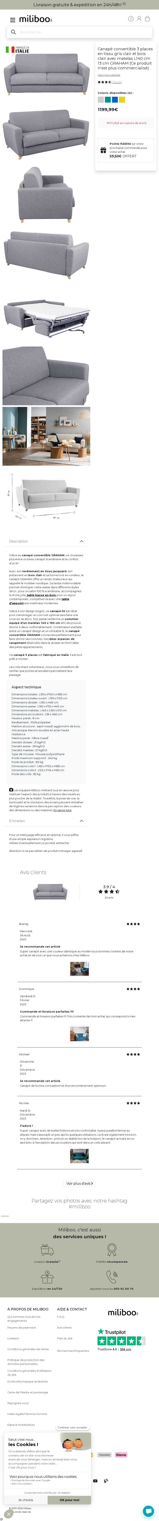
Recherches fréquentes (73, 1350)
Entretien (17, 821)
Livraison (13, 1338)
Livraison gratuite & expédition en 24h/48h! (79, 4)
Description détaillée (109, 74)
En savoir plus (62, 810)
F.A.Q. (61, 1316)
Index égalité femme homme (27, 1414)
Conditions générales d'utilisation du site (29, 1372)
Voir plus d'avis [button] (78, 1183)
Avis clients (64, 1327)
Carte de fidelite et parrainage (27, 1392)
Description (18, 541)
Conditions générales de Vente (28, 1349)
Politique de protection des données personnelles (26, 1361)
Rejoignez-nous (18, 1403)
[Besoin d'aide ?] (148, 1511)
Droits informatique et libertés (27, 1381)
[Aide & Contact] (131, 18)
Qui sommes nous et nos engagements (23, 1318)
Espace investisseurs (21, 1424)
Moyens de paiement (21, 1327)
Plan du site (64, 1338)
